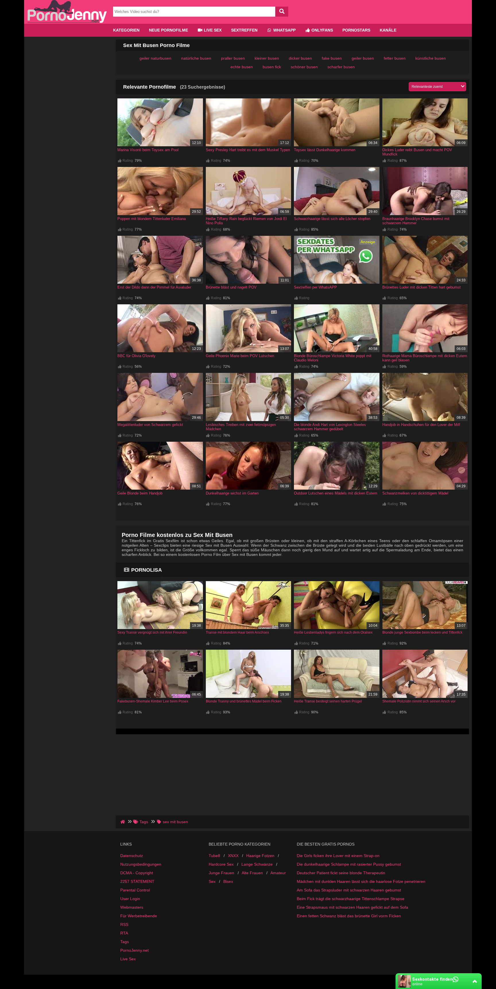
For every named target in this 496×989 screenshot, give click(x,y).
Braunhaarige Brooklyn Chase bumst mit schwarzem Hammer (416, 221)
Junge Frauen (221, 873)
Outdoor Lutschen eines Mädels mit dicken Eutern (335, 493)
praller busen (233, 58)
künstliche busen (430, 58)
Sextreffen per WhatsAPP (315, 287)
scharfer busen (341, 67)
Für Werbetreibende (138, 916)
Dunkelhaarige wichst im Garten (232, 493)
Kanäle (388, 30)
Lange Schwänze (257, 864)
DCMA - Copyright (136, 873)
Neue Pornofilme (168, 30)
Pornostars (356, 30)
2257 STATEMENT (137, 881)
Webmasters (131, 907)
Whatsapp (284, 30)
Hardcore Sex (221, 864)
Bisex (228, 881)
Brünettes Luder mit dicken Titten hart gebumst (421, 287)
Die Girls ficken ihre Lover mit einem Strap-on (338, 855)
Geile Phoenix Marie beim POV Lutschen (240, 356)
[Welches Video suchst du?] (281, 12)
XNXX (233, 855)
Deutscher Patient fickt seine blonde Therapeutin (341, 873)
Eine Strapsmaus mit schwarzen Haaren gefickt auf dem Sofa (352, 907)
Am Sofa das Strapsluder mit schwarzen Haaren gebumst (349, 890)
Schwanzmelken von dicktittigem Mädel (415, 493)
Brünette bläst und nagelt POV (231, 287)
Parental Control (135, 890)
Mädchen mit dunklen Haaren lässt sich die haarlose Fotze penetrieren (361, 881)
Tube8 (214, 855)
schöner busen (304, 67)
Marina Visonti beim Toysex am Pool (148, 150)
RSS (124, 924)
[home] (123, 821)
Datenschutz (131, 855)
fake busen (332, 58)
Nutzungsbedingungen (140, 864)
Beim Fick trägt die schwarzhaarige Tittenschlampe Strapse (350, 898)
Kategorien (126, 30)
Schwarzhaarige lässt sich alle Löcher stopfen (332, 219)
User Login (130, 898)
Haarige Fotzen (260, 855)
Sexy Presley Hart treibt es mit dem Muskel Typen (248, 150)
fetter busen (395, 58)
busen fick (272, 67)
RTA (124, 933)
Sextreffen (244, 30)
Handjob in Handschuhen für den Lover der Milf (421, 425)
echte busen (241, 67)
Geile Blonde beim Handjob (139, 493)
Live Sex (212, 30)
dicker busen (300, 58)
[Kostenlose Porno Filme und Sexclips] (67, 21)
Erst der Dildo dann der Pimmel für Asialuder (154, 287)
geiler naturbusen (155, 58)
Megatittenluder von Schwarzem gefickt (150, 425)
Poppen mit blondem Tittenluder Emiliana (151, 219)
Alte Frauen (252, 873)
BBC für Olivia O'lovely (136, 356)
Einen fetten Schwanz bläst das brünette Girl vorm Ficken (349, 916)
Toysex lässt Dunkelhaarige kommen (324, 150)
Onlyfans (321, 30)
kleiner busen (267, 58)
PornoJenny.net (134, 950)
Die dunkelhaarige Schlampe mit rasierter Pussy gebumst (349, 864)
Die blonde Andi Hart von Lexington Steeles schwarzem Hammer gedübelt (330, 427)
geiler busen (363, 58)
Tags (124, 941)
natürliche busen (196, 58)
